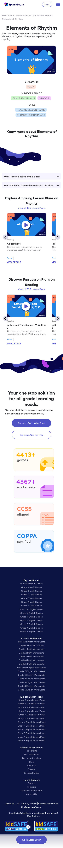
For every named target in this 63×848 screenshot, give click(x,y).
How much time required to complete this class (28, 185)
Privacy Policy (28, 803)
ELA (32, 15)
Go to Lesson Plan (31, 839)
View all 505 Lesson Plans (31, 289)
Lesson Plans (21, 15)
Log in (47, 4)
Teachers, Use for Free (32, 435)
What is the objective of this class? (22, 176)
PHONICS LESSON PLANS (31, 115)
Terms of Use (12, 803)
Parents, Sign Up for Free (31, 423)
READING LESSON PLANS (31, 109)
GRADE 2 (44, 98)
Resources (7, 15)
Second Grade (44, 15)
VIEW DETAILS (14, 262)
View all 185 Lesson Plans (31, 208)
